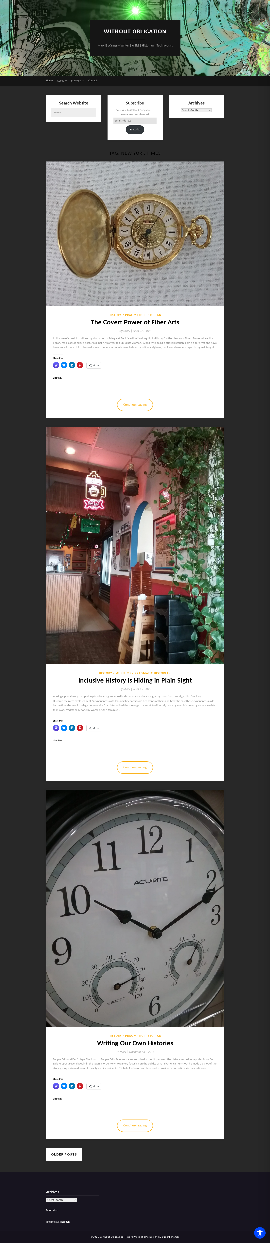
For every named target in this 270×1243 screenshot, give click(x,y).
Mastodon (51, 1210)
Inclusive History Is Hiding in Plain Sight (135, 680)
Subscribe (135, 129)
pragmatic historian (143, 315)
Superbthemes (170, 1237)
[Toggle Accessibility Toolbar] (260, 1233)
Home (49, 80)
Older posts (64, 1154)
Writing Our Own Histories (135, 1043)
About (60, 80)
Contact (92, 80)
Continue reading (135, 404)
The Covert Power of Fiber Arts (135, 322)
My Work (76, 80)
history (115, 315)
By (126, 331)
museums (123, 673)
